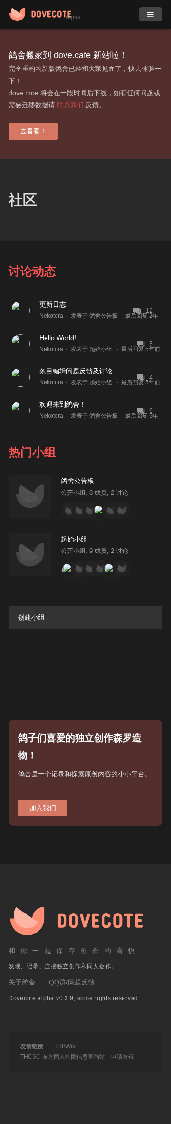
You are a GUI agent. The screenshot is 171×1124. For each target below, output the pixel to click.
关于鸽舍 (22, 982)
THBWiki (65, 1046)
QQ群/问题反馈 (72, 982)
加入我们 (42, 808)
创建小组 (31, 617)
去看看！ (33, 131)
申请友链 (122, 1057)
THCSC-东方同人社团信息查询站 (62, 1057)
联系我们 (70, 105)
